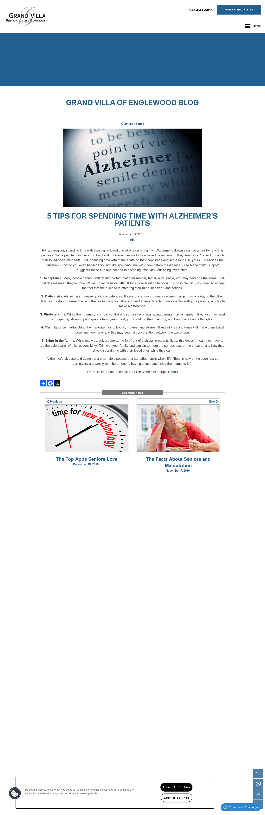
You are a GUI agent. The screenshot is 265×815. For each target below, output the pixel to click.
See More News (132, 393)
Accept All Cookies (176, 787)
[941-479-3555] (258, 773)
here (174, 372)
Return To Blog (133, 124)
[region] (115, 792)
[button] (239, 10)
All (132, 240)
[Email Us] (258, 784)
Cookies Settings (176, 797)
